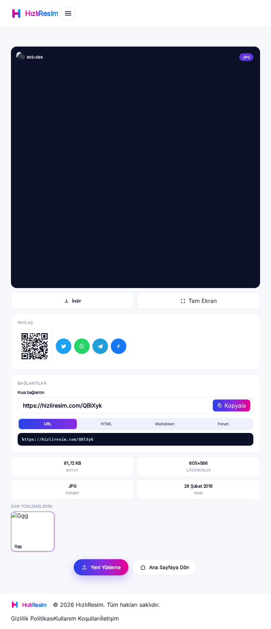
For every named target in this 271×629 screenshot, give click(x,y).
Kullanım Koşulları (77, 618)
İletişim (110, 618)
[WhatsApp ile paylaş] (82, 346)
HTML (106, 424)
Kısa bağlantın (31, 392)
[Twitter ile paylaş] (63, 346)
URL (48, 424)
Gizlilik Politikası (32, 618)
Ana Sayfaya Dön (169, 567)
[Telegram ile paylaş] (100, 346)
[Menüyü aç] (68, 13)
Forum (223, 424)
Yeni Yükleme (106, 567)
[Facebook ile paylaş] (118, 346)
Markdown (164, 424)
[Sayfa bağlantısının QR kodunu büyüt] (35, 346)
